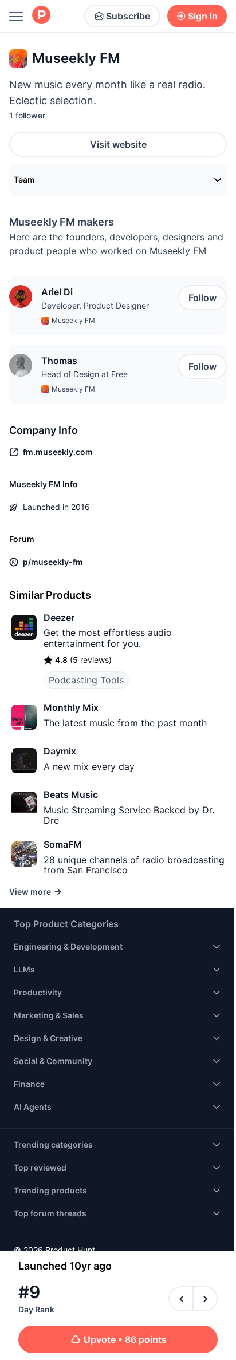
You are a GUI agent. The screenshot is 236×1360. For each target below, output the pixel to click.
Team (24, 179)
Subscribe (128, 16)
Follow (202, 297)
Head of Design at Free (84, 374)
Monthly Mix (71, 707)
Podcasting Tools (86, 680)
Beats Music (71, 794)
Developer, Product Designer (95, 305)
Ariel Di (57, 292)
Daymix (60, 751)
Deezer (59, 617)
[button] (20, 296)
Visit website (118, 144)
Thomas (59, 360)
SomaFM (63, 844)
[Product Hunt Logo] (41, 16)
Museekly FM (73, 320)
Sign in (203, 16)
